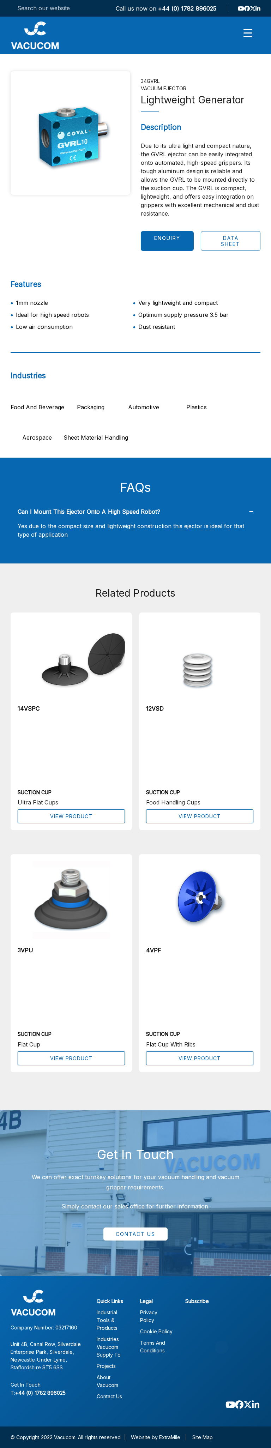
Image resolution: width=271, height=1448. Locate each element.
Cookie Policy (156, 1331)
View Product (71, 816)
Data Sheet (230, 241)
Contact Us (135, 1234)
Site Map (202, 1437)
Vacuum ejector (163, 88)
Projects (106, 1366)
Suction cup (35, 792)
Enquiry (167, 238)
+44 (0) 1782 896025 (187, 8)
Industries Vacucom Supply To (109, 1347)
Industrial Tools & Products (107, 1320)
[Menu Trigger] (248, 32)
